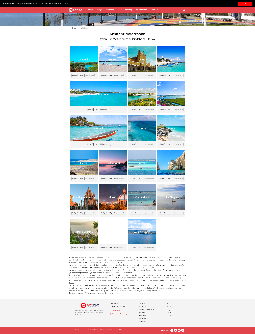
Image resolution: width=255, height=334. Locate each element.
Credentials (142, 318)
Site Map (169, 307)
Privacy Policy (118, 330)
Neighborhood (104, 109)
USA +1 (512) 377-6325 (117, 306)
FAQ (168, 310)
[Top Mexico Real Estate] (75, 10)
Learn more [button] (64, 3)
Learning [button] (129, 9)
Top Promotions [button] (142, 9)
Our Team (141, 312)
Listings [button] (99, 9)
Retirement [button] (110, 9)
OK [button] (245, 3)
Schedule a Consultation (146, 309)
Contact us (116, 310)
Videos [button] (120, 9)
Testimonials (142, 315)
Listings (74, 75)
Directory (170, 304)
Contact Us (142, 306)
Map (81, 75)
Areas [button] (91, 9)
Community (142, 321)
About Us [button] (155, 9)
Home (74, 28)
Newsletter (170, 316)
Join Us (169, 313)
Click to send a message (119, 314)
